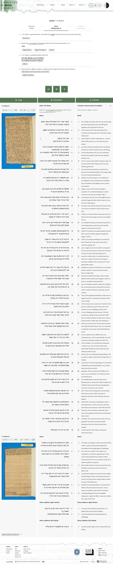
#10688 (52, 34)
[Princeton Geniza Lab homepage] (78, 552)
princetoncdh (104, 555)
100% (16, 110)
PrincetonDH (104, 552)
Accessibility (9, 561)
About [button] (71, 5)
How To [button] (81, 5)
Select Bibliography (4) (56, 27)
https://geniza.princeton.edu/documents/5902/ (35, 71)
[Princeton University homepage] (102, 561)
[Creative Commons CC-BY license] (43, 561)
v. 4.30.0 (92, 561)
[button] (9, 6)
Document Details (32, 27)
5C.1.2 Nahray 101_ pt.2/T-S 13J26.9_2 (32, 60)
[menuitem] (39, 5)
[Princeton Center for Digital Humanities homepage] (90, 552)
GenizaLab (103, 550)
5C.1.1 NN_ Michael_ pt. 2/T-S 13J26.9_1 (33, 58)
